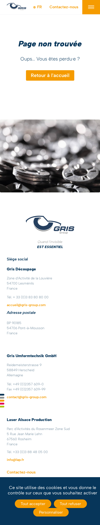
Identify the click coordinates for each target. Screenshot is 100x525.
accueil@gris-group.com (26, 305)
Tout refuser (70, 503)
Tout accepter (33, 503)
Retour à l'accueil (50, 75)
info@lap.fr (15, 460)
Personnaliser (51, 512)
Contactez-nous (64, 7)
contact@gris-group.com (26, 397)
